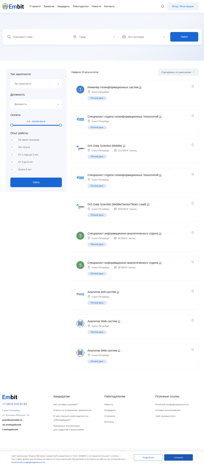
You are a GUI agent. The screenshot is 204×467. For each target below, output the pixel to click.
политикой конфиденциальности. (28, 462)
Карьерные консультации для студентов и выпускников (68, 427)
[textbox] (93, 37)
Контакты (109, 6)
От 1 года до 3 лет (28, 154)
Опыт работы (19, 133)
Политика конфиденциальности (172, 404)
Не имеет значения (28, 139)
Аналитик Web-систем (102, 321)
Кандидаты (63, 6)
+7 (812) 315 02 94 (14, 404)
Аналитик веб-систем (101, 292)
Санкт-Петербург (100, 92)
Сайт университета (165, 416)
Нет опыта (24, 147)
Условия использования (167, 410)
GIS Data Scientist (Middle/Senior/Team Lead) (116, 204)
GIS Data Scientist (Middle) (104, 145)
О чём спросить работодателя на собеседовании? (70, 418)
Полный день (97, 98)
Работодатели (81, 6)
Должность (17, 94)
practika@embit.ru (12, 420)
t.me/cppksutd (10, 429)
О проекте (35, 6)
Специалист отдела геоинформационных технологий (122, 116)
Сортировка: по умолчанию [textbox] (176, 72)
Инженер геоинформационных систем (112, 87)
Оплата (15, 115)
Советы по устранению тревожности (72, 410)
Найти (184, 36)
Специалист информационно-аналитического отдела (122, 233)
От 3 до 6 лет (25, 162)
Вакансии (49, 6)
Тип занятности (20, 74)
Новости (96, 6)
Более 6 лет (25, 169)
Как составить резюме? (65, 404)
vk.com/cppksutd (11, 424)
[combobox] (95, 37)
